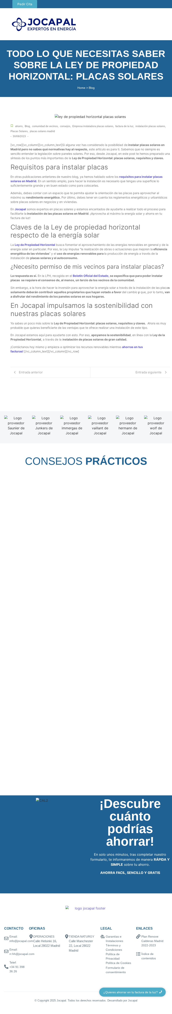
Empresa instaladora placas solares (93, 126)
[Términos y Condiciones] (102, 945)
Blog (28, 126)
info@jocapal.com (21, 941)
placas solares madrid (42, 131)
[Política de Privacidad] (102, 954)
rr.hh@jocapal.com (21, 954)
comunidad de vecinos (45, 126)
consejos (65, 126)
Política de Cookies (118, 963)
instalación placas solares (151, 126)
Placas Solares (19, 131)
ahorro (19, 126)
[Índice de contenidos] (138, 954)
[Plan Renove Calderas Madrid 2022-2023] (138, 936)
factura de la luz (124, 126)
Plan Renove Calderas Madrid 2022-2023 (152, 941)
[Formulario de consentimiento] (102, 968)
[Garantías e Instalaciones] (102, 936)
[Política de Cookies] (102, 963)
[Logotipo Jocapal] (44, 24)
